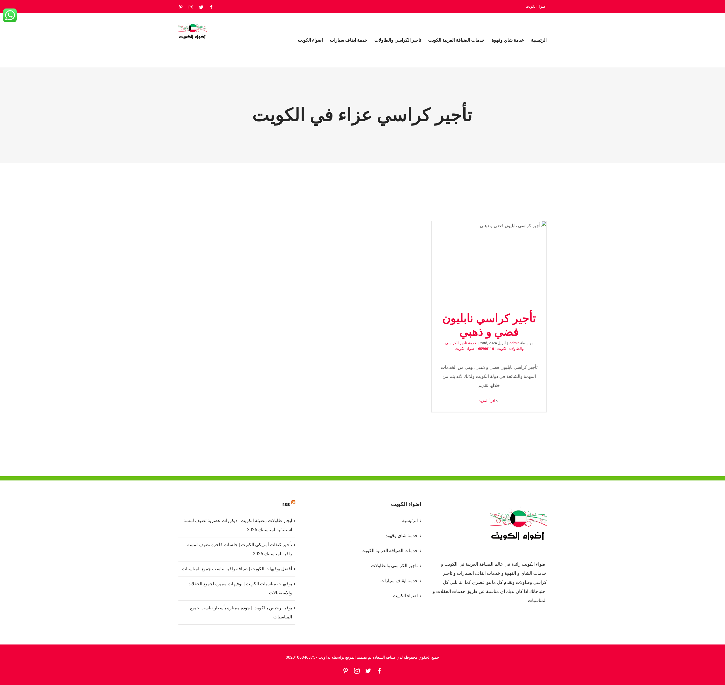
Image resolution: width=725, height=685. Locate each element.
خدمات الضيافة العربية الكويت (389, 550)
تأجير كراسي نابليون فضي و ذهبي (489, 262)
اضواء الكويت (405, 595)
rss (286, 504)
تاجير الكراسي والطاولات (394, 565)
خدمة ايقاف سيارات (398, 580)
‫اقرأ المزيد (487, 401)
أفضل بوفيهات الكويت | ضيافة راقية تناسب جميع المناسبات (237, 568)
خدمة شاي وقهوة (401, 535)
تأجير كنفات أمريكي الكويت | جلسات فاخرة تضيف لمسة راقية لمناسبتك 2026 (239, 549)
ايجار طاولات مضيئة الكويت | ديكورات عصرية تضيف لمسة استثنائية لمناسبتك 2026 (238, 525)
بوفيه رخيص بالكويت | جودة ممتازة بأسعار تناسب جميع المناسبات (241, 612)
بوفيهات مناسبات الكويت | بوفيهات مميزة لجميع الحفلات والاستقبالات (239, 588)
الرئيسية (409, 520)
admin (514, 343)
